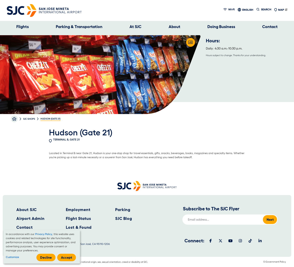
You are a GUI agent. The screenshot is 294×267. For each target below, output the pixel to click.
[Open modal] (190, 42)
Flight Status (78, 218)
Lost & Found (79, 227)
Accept (66, 257)
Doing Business (221, 26)
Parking (122, 209)
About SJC (26, 209)
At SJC (135, 26)
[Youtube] (230, 240)
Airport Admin (30, 218)
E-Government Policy (275, 261)
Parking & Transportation (79, 26)
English (247, 9)
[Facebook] (210, 240)
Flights (22, 26)
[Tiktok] (250, 240)
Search (266, 9)
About (174, 26)
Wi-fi (231, 9)
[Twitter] (220, 240)
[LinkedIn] (260, 240)
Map (281, 9)
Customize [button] (12, 256)
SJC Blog (123, 218)
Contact (270, 26)
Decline (46, 257)
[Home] (44, 10)
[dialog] (41, 247)
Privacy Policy (43, 234)
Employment (78, 209)
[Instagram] (240, 240)
